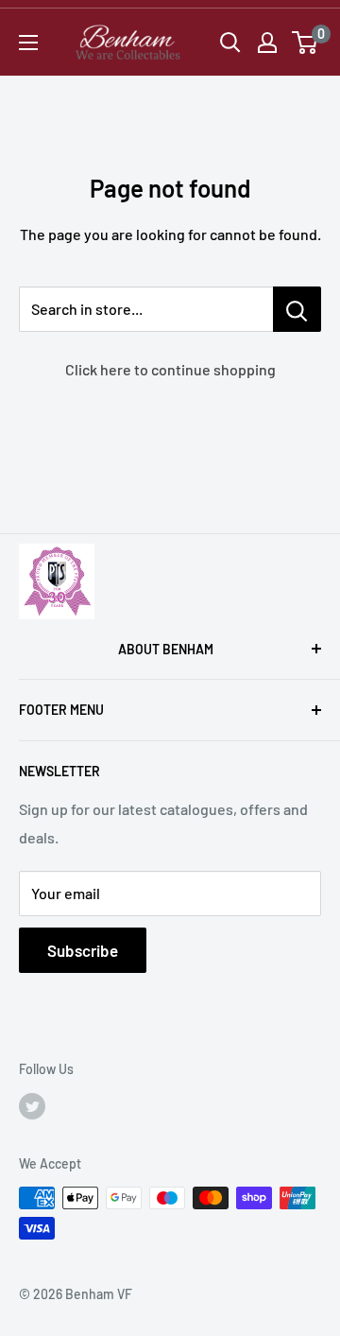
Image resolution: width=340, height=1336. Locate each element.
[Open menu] (28, 42)
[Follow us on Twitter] (32, 1106)
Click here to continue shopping (170, 369)
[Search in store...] (297, 309)
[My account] (267, 42)
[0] (305, 42)
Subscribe (82, 950)
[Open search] (230, 42)
